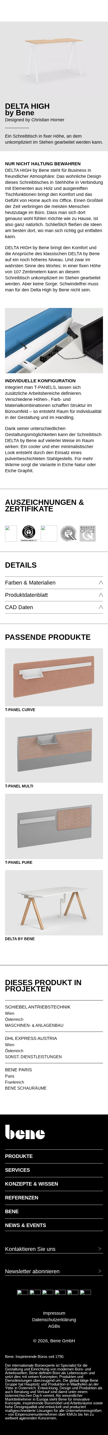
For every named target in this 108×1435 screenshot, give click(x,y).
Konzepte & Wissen (31, 1184)
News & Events (25, 1225)
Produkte (19, 1156)
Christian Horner (47, 119)
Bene (12, 1211)
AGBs (54, 1326)
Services (17, 1170)
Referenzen (21, 1197)
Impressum (54, 1313)
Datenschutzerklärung (54, 1319)
